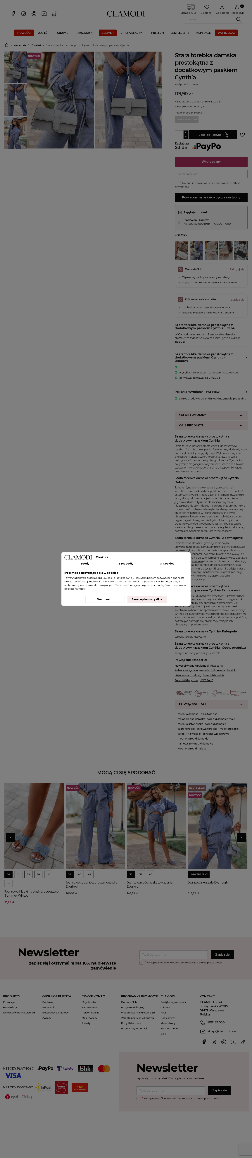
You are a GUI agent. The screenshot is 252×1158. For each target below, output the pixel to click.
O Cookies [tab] (167, 563)
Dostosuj (103, 599)
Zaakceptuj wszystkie (147, 599)
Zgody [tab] (84, 563)
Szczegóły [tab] (126, 563)
